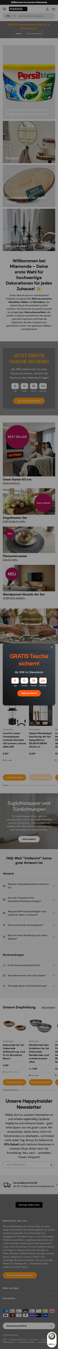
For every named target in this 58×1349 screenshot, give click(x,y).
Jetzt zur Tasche (29, 693)
